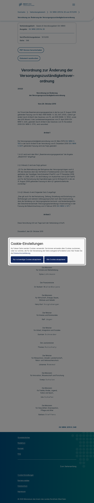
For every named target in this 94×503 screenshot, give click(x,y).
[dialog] (47, 251)
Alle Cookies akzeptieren (56, 259)
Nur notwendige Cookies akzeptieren (27, 259)
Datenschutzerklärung (22, 253)
